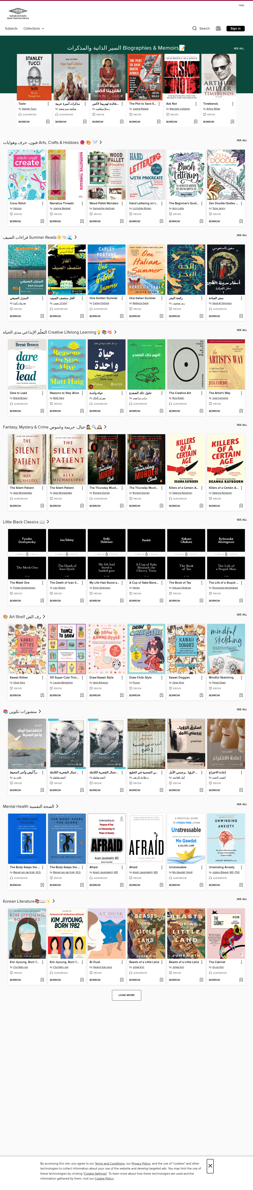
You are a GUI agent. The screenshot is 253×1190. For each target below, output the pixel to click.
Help (241, 5)
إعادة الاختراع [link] (217, 772)
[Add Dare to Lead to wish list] (42, 411)
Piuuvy (136, 682)
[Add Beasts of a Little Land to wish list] (161, 980)
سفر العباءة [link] (216, 298)
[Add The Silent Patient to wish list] (42, 506)
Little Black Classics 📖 (24, 522)
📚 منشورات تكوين (20, 711)
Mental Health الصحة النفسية (29, 806)
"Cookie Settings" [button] (95, 1174)
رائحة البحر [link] (176, 298)
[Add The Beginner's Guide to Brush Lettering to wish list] (201, 221)
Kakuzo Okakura (181, 587)
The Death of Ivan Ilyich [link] (65, 583)
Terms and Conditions (110, 1164)
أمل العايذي (178, 777)
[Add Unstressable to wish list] (201, 885)
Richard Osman (101, 493)
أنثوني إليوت (219, 777)
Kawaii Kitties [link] (19, 677)
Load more (127, 995)
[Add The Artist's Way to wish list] (241, 411)
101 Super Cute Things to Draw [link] (65, 677)
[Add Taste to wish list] (47, 122)
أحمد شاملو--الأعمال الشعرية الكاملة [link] (65, 772)
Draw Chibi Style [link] (140, 677)
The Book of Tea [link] (180, 583)
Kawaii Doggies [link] (179, 677)
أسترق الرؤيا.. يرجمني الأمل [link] (184, 772)
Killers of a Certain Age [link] (184, 488)
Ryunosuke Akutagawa (225, 587)
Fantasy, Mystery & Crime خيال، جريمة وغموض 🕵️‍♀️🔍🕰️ (53, 427)
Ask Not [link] (171, 104)
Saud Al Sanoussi (222, 303)
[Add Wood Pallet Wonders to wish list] (121, 221)
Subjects (11, 28)
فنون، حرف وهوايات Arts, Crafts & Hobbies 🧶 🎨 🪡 (51, 142)
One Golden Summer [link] (103, 298)
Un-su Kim (218, 967)
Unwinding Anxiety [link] (222, 867)
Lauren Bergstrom (63, 682)
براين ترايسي (140, 398)
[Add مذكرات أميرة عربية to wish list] (84, 122)
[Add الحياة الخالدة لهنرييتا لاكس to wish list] (121, 122)
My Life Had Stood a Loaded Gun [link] (105, 583)
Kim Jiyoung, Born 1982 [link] (25, 962)
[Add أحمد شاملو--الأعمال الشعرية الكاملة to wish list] (81, 790)
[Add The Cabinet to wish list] (241, 980)
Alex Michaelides (22, 493)
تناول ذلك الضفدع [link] (140, 393)
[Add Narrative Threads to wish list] (81, 221)
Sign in (235, 28)
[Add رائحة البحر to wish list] (201, 316)
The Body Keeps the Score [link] (25, 867)
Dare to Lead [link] (18, 393)
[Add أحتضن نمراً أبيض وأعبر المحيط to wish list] (42, 790)
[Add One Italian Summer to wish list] (161, 316)
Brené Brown (20, 398)
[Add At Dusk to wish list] (121, 980)
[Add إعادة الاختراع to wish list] (241, 790)
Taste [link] (22, 104)
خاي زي (17, 777)
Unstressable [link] (177, 867)
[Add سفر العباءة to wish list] (241, 316)
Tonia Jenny (218, 208)
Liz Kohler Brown (142, 208)
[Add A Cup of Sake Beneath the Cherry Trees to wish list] (161, 601)
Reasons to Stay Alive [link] (64, 393)
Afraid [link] (94, 867)
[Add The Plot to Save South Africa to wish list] (158, 122)
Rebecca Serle (140, 303)
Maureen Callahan (180, 108)
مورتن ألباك (99, 398)
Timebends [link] (210, 104)
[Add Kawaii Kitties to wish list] (42, 695)
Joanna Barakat (62, 208)
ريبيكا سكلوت (103, 108)
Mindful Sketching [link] (221, 677)
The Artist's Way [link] (219, 393)
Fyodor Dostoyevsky (24, 587)
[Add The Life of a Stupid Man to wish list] (241, 601)
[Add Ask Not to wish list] (195, 122)
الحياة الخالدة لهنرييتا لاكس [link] (106, 104)
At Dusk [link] (95, 962)
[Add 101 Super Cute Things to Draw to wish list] (81, 695)
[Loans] (219, 29)
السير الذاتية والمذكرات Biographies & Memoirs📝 (126, 48)
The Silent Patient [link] (22, 488)
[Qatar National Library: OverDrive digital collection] (18, 14)
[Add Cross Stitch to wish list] (42, 221)
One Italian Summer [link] (142, 298)
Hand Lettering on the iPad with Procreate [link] (144, 203)
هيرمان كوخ (19, 303)
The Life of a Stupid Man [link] (224, 583)
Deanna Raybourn (182, 493)
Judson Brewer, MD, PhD (226, 872)
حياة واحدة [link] (96, 393)
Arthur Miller (213, 108)
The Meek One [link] (19, 583)
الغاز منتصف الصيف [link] (62, 298)
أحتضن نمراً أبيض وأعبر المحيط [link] (25, 772)
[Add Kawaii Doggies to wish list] (201, 695)
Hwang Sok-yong (102, 967)
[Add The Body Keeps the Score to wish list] (42, 885)
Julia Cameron (220, 398)
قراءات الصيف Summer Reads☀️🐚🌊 (38, 237)
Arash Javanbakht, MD (105, 872)
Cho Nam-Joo (60, 967)
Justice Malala (140, 108)
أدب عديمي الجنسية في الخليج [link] (144, 772)
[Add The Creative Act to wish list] (201, 411)
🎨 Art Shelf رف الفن (22, 617)
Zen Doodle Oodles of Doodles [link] (224, 203)
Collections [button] (33, 28)
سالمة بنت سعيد (67, 108)
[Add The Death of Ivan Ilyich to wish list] (81, 601)
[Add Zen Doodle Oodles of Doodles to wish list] (241, 221)
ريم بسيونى (178, 303)
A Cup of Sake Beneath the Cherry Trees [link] (144, 583)
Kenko (136, 587)
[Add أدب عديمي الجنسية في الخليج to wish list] (161, 790)
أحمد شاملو (59, 777)
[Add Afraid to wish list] (121, 885)
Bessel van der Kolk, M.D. (27, 872)
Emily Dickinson (101, 587)
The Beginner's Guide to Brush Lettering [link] (184, 203)
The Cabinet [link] (217, 962)
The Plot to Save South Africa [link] (143, 104)
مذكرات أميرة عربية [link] (67, 104)
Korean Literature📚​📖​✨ (27, 901)
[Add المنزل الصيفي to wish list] (42, 316)
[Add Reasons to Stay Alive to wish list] (81, 411)
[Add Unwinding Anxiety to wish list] (241, 885)
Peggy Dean (219, 682)
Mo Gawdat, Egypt (182, 872)
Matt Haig (58, 398)
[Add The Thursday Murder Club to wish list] (121, 506)
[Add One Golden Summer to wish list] (121, 316)
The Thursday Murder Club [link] (105, 488)
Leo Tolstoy (59, 587)
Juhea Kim (138, 967)
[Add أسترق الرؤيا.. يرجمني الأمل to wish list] (201, 790)
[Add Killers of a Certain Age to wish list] (201, 506)
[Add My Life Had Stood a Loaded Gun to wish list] (121, 601)
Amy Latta (178, 208)
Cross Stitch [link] (18, 203)
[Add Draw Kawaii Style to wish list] (121, 695)
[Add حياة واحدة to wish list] (121, 411)
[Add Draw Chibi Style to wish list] (161, 695)
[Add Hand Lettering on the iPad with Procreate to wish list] (161, 221)
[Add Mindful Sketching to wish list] (241, 695)
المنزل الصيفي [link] (19, 298)
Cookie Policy (104, 1179)
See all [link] (239, 48)
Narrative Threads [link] (62, 203)
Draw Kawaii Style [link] (101, 677)
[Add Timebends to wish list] (232, 122)
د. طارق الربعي (141, 777)
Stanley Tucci (29, 108)
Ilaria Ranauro (100, 682)
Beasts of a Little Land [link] (144, 962)
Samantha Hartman (104, 208)
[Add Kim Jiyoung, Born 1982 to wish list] (42, 980)
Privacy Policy (141, 1164)
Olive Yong (19, 682)
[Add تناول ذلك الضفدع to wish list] (161, 411)
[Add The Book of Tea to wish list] (201, 601)
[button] (201, 29)
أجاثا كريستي (60, 303)
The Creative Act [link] (180, 393)
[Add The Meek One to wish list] (42, 601)
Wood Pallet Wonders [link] (104, 203)
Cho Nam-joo (20, 967)
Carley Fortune (101, 303)
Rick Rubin (178, 398)
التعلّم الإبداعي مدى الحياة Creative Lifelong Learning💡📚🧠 (58, 332)
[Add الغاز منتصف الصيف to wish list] (81, 316)
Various (17, 208)
